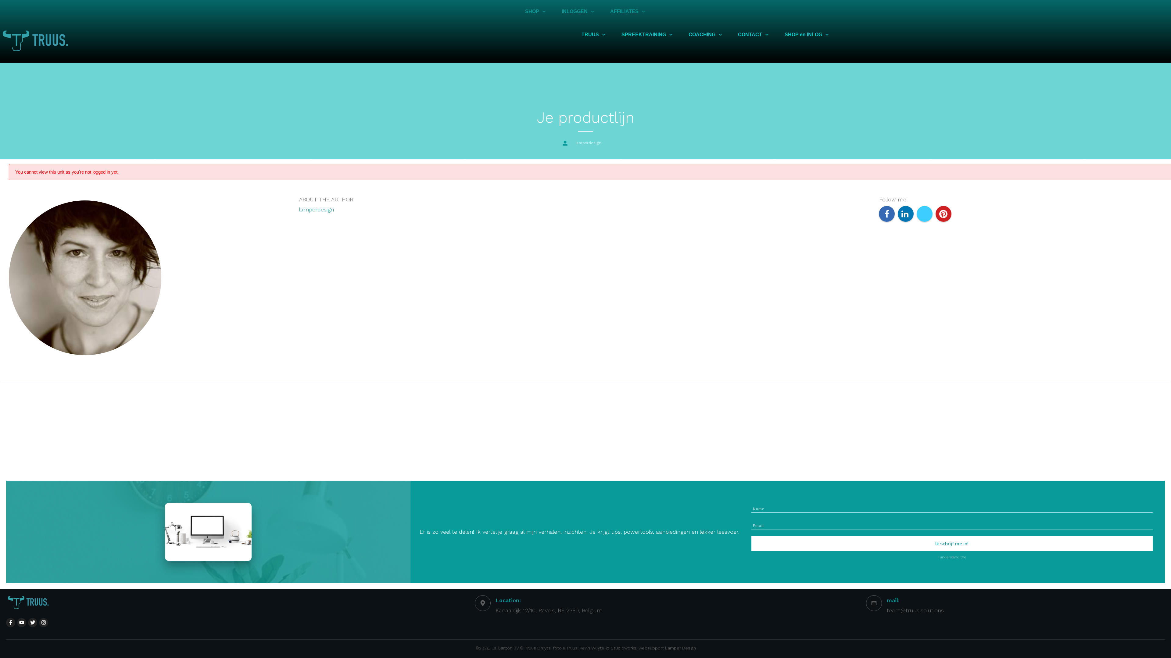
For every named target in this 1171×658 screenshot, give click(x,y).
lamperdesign (316, 209)
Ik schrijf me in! (952, 543)
